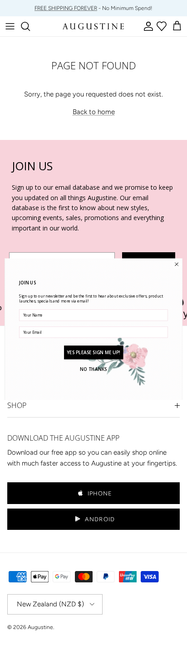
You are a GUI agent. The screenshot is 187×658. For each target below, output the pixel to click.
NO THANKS (93, 369)
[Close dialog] (176, 264)
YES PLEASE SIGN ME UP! (93, 352)
